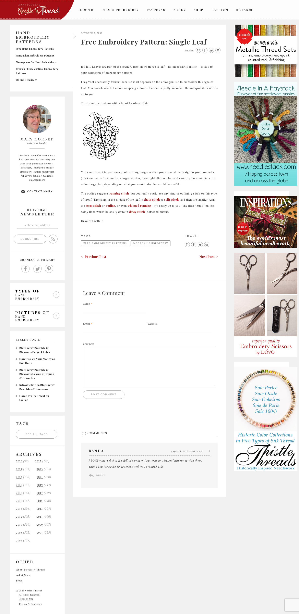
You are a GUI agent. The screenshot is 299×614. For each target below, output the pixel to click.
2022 (19, 477)
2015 (40, 500)
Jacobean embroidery (150, 243)
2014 (19, 508)
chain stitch (152, 199)
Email (86, 324)
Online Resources (26, 80)
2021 (40, 477)
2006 (19, 540)
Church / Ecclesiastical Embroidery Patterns (37, 71)
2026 (19, 461)
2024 (19, 469)
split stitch (171, 199)
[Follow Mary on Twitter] (37, 269)
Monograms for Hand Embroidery (36, 62)
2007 (40, 532)
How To (86, 10)
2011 (40, 516)
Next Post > (208, 256)
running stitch (119, 193)
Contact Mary (40, 191)
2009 (40, 524)
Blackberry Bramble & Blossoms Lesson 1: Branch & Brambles (36, 374)
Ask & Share (23, 575)
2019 (40, 485)
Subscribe (30, 239)
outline (110, 205)
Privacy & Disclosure (30, 603)
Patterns (156, 10)
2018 (19, 492)
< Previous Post (93, 256)
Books (180, 10)
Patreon (220, 10)
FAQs (19, 580)
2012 (19, 516)
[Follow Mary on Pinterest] (49, 269)
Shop (199, 10)
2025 (38, 461)
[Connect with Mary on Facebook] (25, 269)
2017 (40, 492)
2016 (19, 500)
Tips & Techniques (120, 10)
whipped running (139, 205)
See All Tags (36, 434)
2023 (40, 469)
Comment (88, 344)
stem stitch (93, 205)
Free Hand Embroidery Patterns (35, 48)
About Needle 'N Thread (30, 569)
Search (247, 10)
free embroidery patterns (105, 243)
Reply (100, 475)
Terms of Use (26, 598)
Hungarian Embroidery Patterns (35, 55)
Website (152, 324)
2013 (40, 508)
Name (86, 303)
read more (39, 179)
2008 (19, 532)
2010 (19, 524)
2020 (19, 485)
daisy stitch (137, 211)
